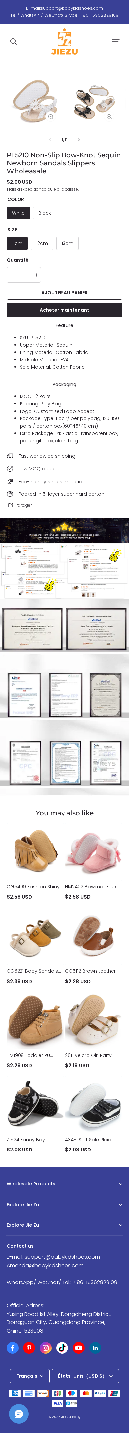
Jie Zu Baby (70, 1417)
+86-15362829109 (95, 1282)
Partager (23, 505)
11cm (17, 243)
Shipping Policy (22, 1235)
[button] (13, 41)
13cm (67, 243)
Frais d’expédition (24, 189)
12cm (42, 243)
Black (44, 213)
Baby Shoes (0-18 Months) (33, 1194)
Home (13, 1214)
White (18, 213)
